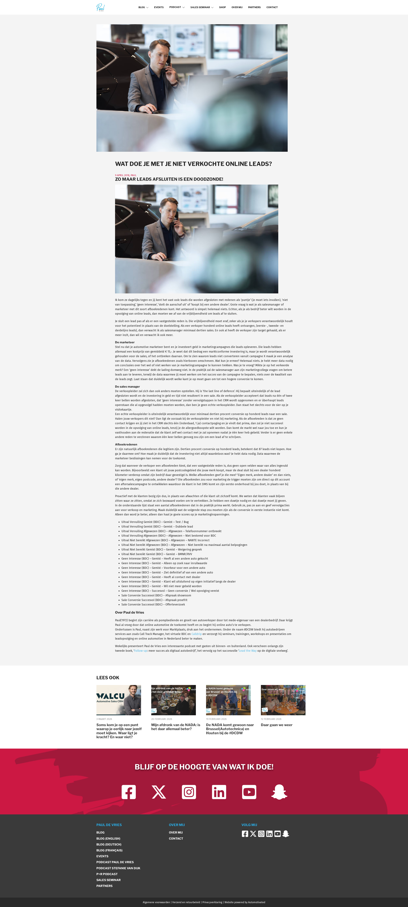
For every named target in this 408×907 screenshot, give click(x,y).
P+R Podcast (107, 874)
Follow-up (140, 650)
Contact (272, 7)
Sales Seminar (200, 7)
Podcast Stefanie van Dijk (118, 868)
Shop (222, 7)
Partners (254, 7)
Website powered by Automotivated (245, 902)
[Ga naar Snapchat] (279, 792)
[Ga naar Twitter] (159, 792)
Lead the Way (248, 650)
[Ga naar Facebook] (129, 792)
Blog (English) (108, 838)
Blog (141, 7)
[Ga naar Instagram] (189, 792)
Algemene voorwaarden (156, 902)
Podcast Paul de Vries (115, 862)
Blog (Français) (109, 850)
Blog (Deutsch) (108, 844)
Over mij (237, 7)
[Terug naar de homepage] (100, 7)
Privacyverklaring (212, 902)
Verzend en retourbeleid (186, 902)
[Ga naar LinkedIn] (219, 792)
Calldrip (197, 634)
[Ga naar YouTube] (249, 792)
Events (159, 7)
